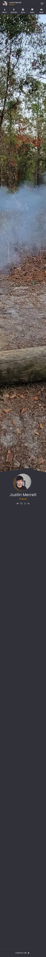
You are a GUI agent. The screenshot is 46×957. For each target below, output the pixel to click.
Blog (23, 12)
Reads (32, 12)
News (41, 12)
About (4, 12)
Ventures (13, 12)
